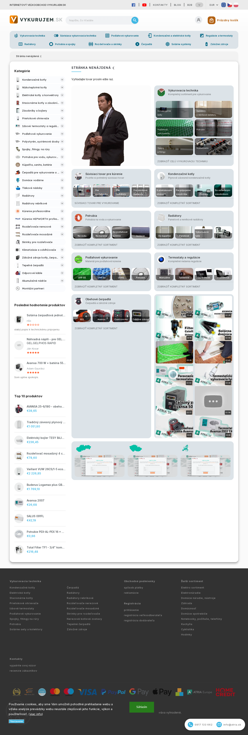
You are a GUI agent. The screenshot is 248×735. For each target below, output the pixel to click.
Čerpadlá (143, 44)
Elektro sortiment (192, 587)
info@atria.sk (229, 724)
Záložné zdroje (216, 44)
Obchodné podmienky (139, 581)
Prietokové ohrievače (24, 603)
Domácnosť (188, 608)
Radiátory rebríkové (80, 598)
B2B (189, 4)
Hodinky (186, 634)
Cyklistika (187, 629)
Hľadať (134, 20)
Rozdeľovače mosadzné (83, 608)
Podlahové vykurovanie (122, 35)
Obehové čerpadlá (98, 299)
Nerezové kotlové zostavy (84, 618)
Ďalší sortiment (192, 581)
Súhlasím (141, 707)
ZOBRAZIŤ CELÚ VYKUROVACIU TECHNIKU (182, 161)
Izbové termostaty (22, 608)
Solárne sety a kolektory (26, 629)
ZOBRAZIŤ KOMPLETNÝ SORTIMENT (178, 203)
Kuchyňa (186, 624)
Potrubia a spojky (62, 44)
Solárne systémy (178, 44)
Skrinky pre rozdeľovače (83, 613)
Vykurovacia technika (29, 35)
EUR (212, 4)
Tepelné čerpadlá (78, 624)
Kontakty (160, 4)
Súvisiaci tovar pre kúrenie (103, 174)
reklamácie (131, 592)
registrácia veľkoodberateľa (143, 615)
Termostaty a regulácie (184, 257)
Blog (177, 4)
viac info (36, 714)
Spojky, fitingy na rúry (24, 618)
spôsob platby (133, 587)
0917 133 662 (201, 724)
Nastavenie (16, 721)
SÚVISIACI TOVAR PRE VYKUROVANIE (97, 203)
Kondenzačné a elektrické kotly (169, 35)
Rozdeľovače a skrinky (105, 44)
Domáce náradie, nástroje (198, 598)
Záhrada (186, 603)
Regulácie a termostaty (216, 35)
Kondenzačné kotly (181, 174)
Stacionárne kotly (21, 598)
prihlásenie (131, 610)
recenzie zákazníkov (23, 670)
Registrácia (132, 603)
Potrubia (91, 215)
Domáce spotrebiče (194, 613)
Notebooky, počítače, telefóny (201, 618)
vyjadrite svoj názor (23, 665)
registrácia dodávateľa (139, 620)
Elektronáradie (191, 592)
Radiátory (27, 44)
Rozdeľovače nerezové (82, 603)
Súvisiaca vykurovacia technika (75, 35)
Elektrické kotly (20, 592)
